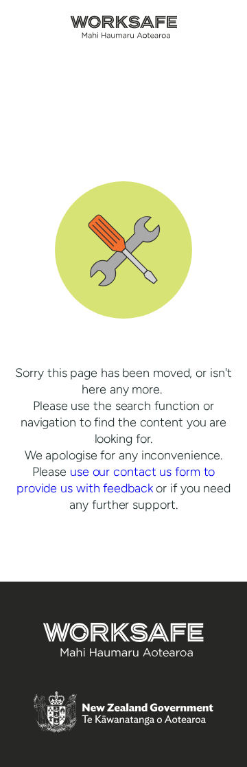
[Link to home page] (124, 34)
